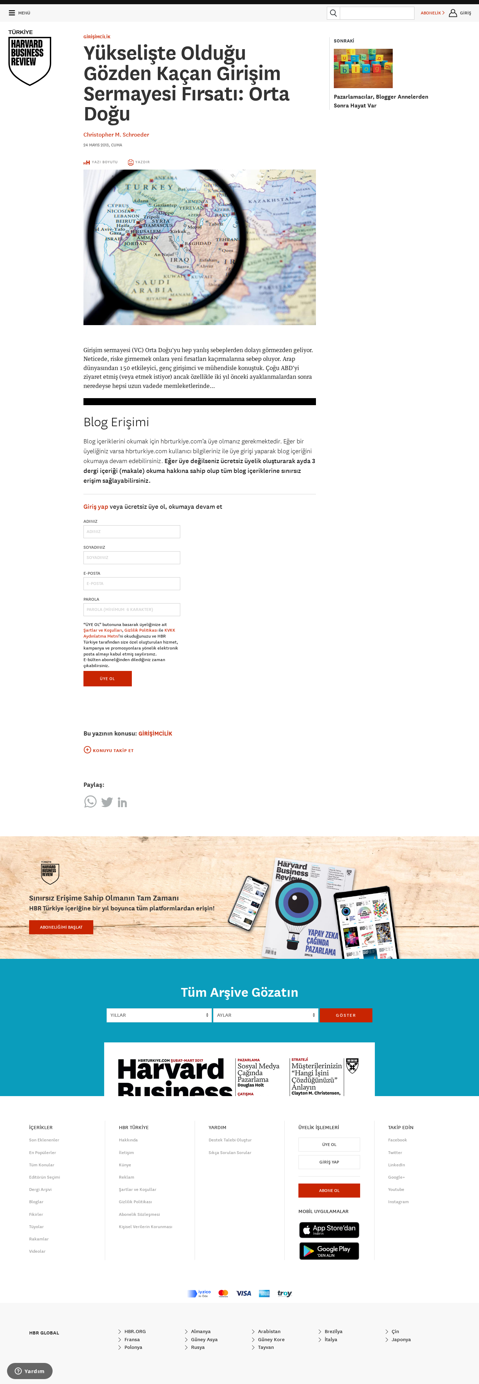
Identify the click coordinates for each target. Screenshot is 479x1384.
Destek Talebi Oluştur (230, 1140)
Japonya (400, 1339)
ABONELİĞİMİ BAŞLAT (61, 927)
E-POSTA (91, 573)
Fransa (131, 1339)
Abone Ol (329, 1190)
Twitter (395, 1152)
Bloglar (36, 1202)
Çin (394, 1331)
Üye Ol (329, 1144)
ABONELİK (431, 13)
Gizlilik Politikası (140, 630)
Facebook (397, 1140)
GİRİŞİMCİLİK (96, 37)
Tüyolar (36, 1227)
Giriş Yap (329, 1162)
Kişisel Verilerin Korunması (145, 1227)
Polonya (132, 1347)
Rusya (197, 1347)
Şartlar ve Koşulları (102, 630)
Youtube (396, 1189)
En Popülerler (42, 1152)
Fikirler (36, 1214)
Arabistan (269, 1331)
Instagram (398, 1202)
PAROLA (91, 599)
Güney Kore (271, 1339)
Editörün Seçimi (44, 1177)
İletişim (126, 1152)
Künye (125, 1165)
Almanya (200, 1331)
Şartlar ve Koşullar (137, 1189)
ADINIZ (90, 521)
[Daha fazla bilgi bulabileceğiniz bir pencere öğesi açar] (30, 1371)
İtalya (330, 1339)
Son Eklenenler (44, 1140)
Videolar (37, 1251)
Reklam (126, 1177)
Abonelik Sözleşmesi (139, 1214)
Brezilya (333, 1331)
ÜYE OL (107, 678)
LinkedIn (396, 1165)
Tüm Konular (41, 1165)
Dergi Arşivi (40, 1189)
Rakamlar (39, 1239)
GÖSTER (346, 1015)
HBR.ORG (134, 1331)
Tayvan (265, 1347)
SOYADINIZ (94, 547)
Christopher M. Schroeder (116, 134)
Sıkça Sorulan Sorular (230, 1152)
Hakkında (128, 1140)
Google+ (396, 1177)
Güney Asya (204, 1339)
